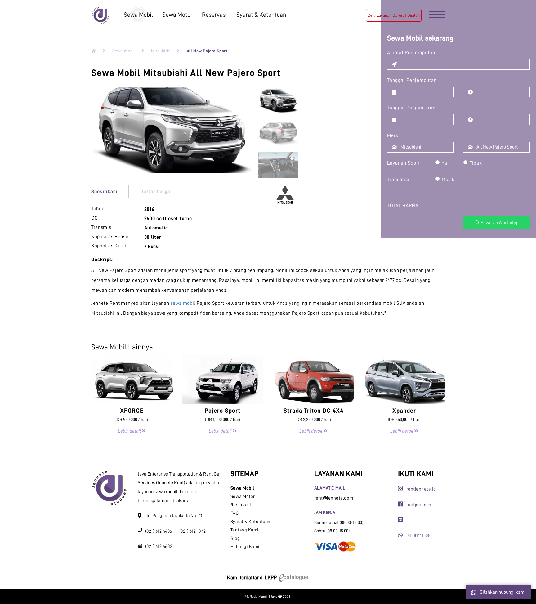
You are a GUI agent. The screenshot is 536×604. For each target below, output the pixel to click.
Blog (235, 538)
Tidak (476, 163)
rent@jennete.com (333, 498)
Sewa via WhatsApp (499, 222)
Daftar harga (155, 191)
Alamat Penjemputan (411, 52)
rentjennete (418, 504)
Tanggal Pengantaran (411, 107)
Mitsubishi (161, 51)
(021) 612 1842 (192, 531)
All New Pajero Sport (207, 51)
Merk (393, 135)
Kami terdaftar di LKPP (252, 577)
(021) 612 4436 (158, 531)
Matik (448, 179)
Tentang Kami (244, 530)
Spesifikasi (104, 191)
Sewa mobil (123, 51)
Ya (444, 163)
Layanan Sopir (403, 163)
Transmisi (398, 179)
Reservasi (214, 14)
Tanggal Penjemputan (412, 80)
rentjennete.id (421, 489)
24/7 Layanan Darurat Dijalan (394, 15)
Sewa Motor (177, 14)
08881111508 (418, 535)
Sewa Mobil (138, 14)
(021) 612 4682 (158, 546)
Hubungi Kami (245, 546)
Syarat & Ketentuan (261, 14)
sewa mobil (182, 303)
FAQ (234, 513)
